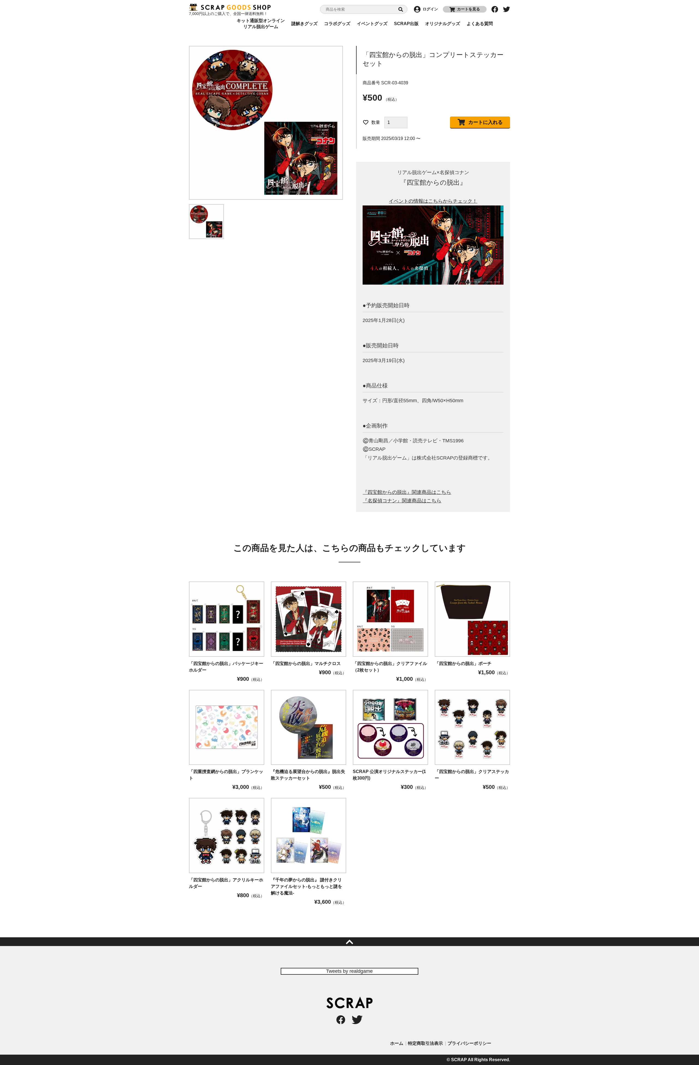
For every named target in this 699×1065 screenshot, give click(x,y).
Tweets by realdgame (349, 971)
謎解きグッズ (304, 23)
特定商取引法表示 (425, 1043)
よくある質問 (480, 23)
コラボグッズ (337, 23)
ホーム (396, 1043)
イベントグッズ (372, 23)
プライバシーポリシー (469, 1043)
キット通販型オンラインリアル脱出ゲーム (261, 24)
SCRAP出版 (406, 23)
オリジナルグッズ (442, 23)
